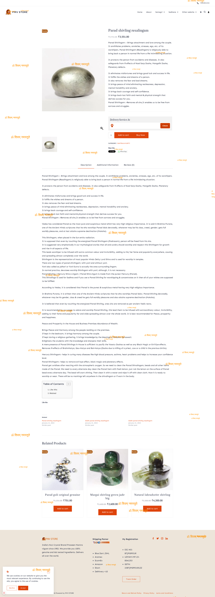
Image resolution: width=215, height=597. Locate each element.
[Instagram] (162, 538)
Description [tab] (86, 165)
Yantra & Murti (123, 143)
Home (139, 12)
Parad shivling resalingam (51, 421)
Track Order (131, 579)
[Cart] (201, 12)
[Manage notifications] (4, 593)
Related (53, 393)
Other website (188, 12)
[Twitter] (158, 538)
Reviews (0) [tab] (129, 165)
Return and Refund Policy (132, 593)
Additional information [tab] (107, 165)
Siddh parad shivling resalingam (97, 421)
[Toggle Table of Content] (67, 384)
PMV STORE (20, 12)
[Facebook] (153, 538)
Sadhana (172, 12)
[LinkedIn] (167, 538)
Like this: (53, 390)
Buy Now (140, 135)
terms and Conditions (164, 593)
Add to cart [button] (62, 508)
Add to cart (123, 135)
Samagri (158, 12)
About (149, 12)
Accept (23, 588)
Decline (12, 588)
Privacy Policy (148, 593)
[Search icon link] (204, 12)
